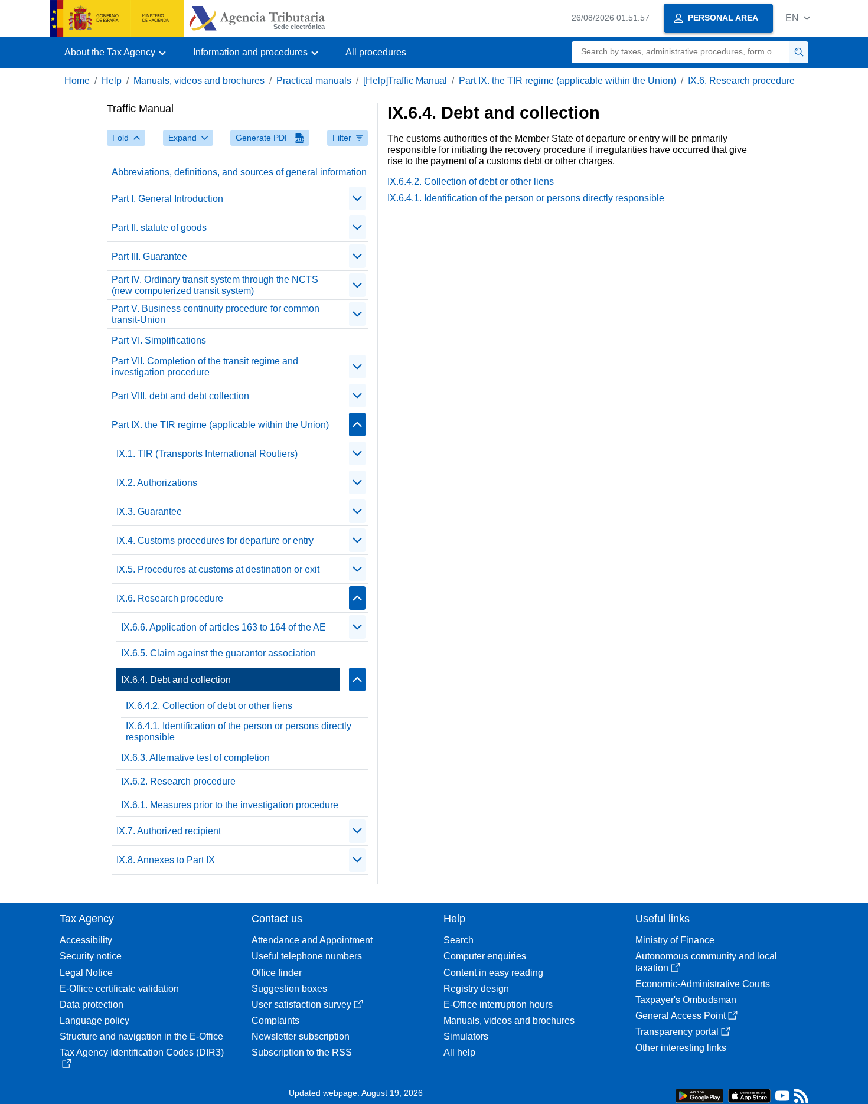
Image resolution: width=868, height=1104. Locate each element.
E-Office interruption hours (498, 1005)
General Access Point (680, 1016)
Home (77, 81)
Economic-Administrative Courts (702, 984)
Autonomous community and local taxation (706, 961)
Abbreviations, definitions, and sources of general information (239, 172)
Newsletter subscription (301, 1036)
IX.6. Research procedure (741, 81)
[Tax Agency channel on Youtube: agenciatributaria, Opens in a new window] (782, 1098)
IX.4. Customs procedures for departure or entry (215, 540)
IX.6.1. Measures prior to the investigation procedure (229, 805)
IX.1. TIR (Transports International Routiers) (207, 454)
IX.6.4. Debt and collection (176, 680)
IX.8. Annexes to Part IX (165, 860)
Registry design (476, 989)
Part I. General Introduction (167, 199)
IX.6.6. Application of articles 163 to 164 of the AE (223, 627)
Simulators (465, 1036)
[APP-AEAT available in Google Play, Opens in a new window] (699, 1095)
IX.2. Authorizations (156, 483)
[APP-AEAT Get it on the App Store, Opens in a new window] (749, 1095)
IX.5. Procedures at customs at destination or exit (217, 569)
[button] (798, 18)
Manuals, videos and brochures (199, 81)
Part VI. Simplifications (159, 340)
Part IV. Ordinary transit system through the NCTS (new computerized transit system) (215, 285)
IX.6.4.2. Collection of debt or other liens (209, 706)
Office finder (277, 973)
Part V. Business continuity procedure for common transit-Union (215, 314)
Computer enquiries (484, 956)
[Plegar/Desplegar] (357, 198)
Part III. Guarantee (149, 256)
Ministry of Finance (674, 940)
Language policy (94, 1020)
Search (458, 940)
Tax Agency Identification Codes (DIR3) (142, 1052)
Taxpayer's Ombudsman (685, 1000)
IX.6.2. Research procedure (178, 781)
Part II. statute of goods (159, 228)
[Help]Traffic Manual (405, 81)
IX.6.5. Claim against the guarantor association (218, 653)
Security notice (91, 956)
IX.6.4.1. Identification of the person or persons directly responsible (238, 731)
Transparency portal (677, 1032)
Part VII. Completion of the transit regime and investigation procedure (205, 366)
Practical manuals (313, 81)
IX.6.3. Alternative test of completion (195, 758)
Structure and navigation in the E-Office (141, 1036)
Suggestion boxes (289, 989)
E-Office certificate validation (119, 989)
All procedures (375, 52)
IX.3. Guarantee (149, 512)
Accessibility (86, 940)
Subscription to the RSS (302, 1052)
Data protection (91, 1005)
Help (112, 81)
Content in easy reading (493, 973)
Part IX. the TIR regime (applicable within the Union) (567, 81)
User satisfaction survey (301, 1005)
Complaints (275, 1020)
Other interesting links (680, 1048)
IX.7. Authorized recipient (168, 831)
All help (459, 1052)
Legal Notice (86, 973)
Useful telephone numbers (307, 956)
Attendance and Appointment (312, 940)
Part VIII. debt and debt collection (180, 396)
